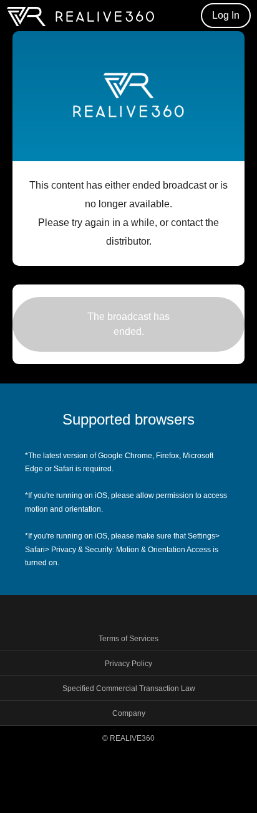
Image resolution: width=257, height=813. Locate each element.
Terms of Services (128, 638)
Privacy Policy (128, 663)
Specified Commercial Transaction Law (128, 688)
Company (128, 713)
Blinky (81, 16)
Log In (226, 15)
